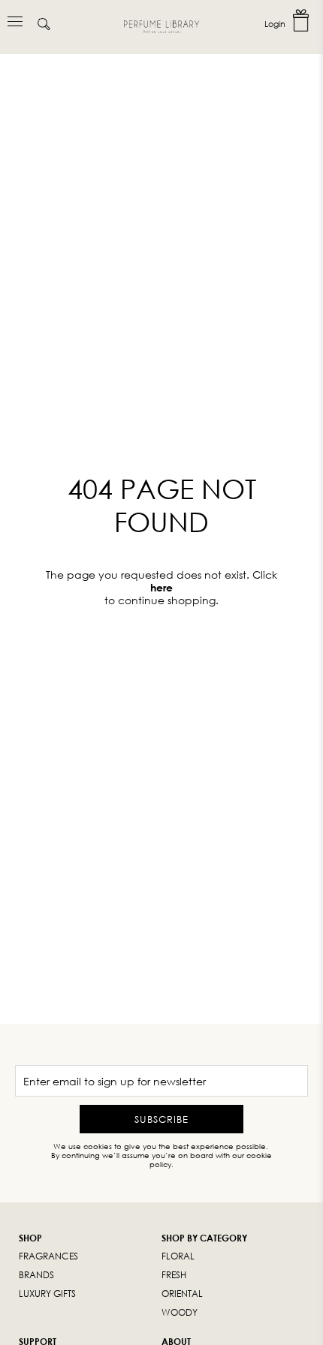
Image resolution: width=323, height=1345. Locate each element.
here (161, 587)
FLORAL (178, 1256)
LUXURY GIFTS (47, 1293)
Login (274, 24)
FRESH (174, 1274)
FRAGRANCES (48, 1256)
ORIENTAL (182, 1293)
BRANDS (36, 1274)
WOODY (180, 1312)
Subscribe (161, 1119)
